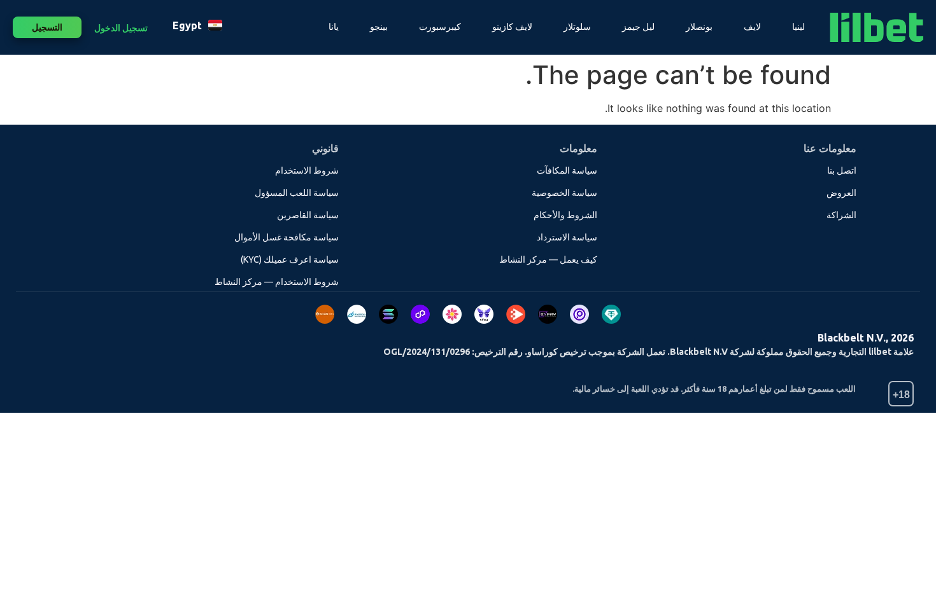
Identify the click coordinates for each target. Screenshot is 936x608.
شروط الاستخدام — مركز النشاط (277, 282)
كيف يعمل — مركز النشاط (548, 259)
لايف (752, 27)
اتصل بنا (841, 170)
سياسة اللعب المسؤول (297, 193)
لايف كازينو (512, 27)
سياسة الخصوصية (564, 193)
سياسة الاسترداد (567, 237)
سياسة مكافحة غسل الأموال (286, 237)
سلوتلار (577, 27)
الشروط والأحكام (565, 215)
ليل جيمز (638, 27)
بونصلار (699, 27)
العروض (841, 193)
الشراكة (841, 215)
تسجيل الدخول (121, 28)
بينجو (379, 27)
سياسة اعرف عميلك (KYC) (290, 259)
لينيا (798, 27)
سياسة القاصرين (308, 215)
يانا (334, 27)
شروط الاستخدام (307, 170)
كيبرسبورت (440, 27)
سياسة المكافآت (567, 170)
